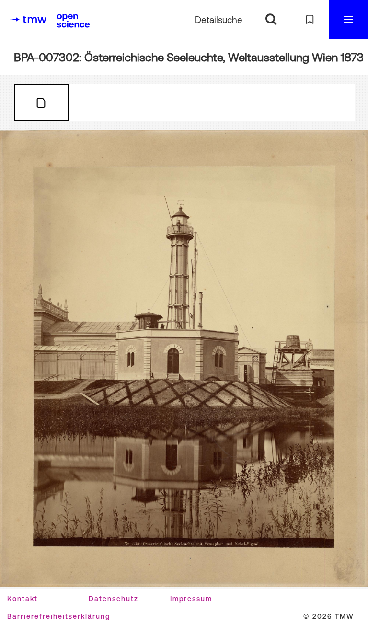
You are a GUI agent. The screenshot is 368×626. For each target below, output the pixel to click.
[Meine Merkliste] (309, 19)
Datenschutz (113, 599)
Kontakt (22, 599)
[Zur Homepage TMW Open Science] (73, 20)
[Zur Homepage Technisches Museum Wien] (28, 19)
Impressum (191, 599)
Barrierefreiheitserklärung (58, 616)
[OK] (271, 19)
